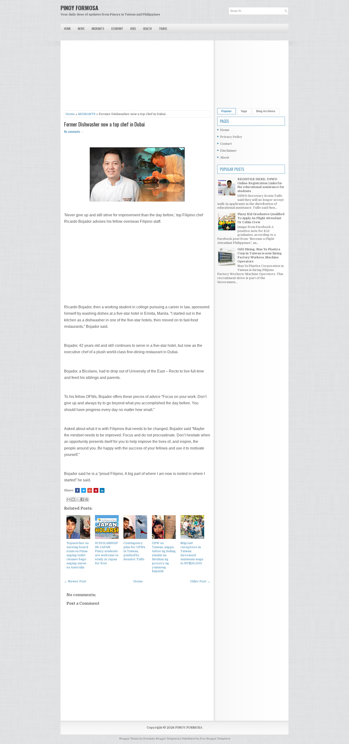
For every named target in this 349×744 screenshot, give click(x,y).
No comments (72, 131)
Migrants (98, 28)
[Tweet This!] (83, 490)
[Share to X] (77, 499)
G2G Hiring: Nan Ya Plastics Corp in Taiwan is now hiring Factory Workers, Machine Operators (259, 255)
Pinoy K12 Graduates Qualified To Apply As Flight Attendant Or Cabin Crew (260, 218)
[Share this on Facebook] (77, 490)
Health (147, 28)
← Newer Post (75, 581)
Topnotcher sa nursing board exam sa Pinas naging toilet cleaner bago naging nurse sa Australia (77, 555)
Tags (244, 111)
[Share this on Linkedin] (102, 490)
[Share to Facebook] (82, 499)
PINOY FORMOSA (79, 7)
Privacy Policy (231, 137)
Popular (226, 111)
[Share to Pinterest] (86, 499)
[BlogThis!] (73, 499)
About (224, 157)
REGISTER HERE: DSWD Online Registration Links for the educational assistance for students (260, 185)
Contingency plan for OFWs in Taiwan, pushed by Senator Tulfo (134, 551)
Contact (226, 143)
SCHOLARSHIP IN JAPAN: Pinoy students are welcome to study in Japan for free (106, 553)
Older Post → (200, 581)
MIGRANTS (86, 114)
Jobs (133, 28)
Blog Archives (265, 111)
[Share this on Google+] (89, 490)
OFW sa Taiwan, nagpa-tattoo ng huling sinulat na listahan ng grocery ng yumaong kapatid (164, 557)
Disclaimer (228, 150)
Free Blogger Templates (215, 738)
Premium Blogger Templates (161, 738)
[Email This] (68, 499)
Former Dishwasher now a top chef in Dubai (104, 124)
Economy (117, 28)
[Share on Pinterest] (96, 490)
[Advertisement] (137, 77)
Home (67, 28)
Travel (163, 28)
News (81, 28)
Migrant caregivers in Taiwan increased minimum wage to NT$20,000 (191, 553)
